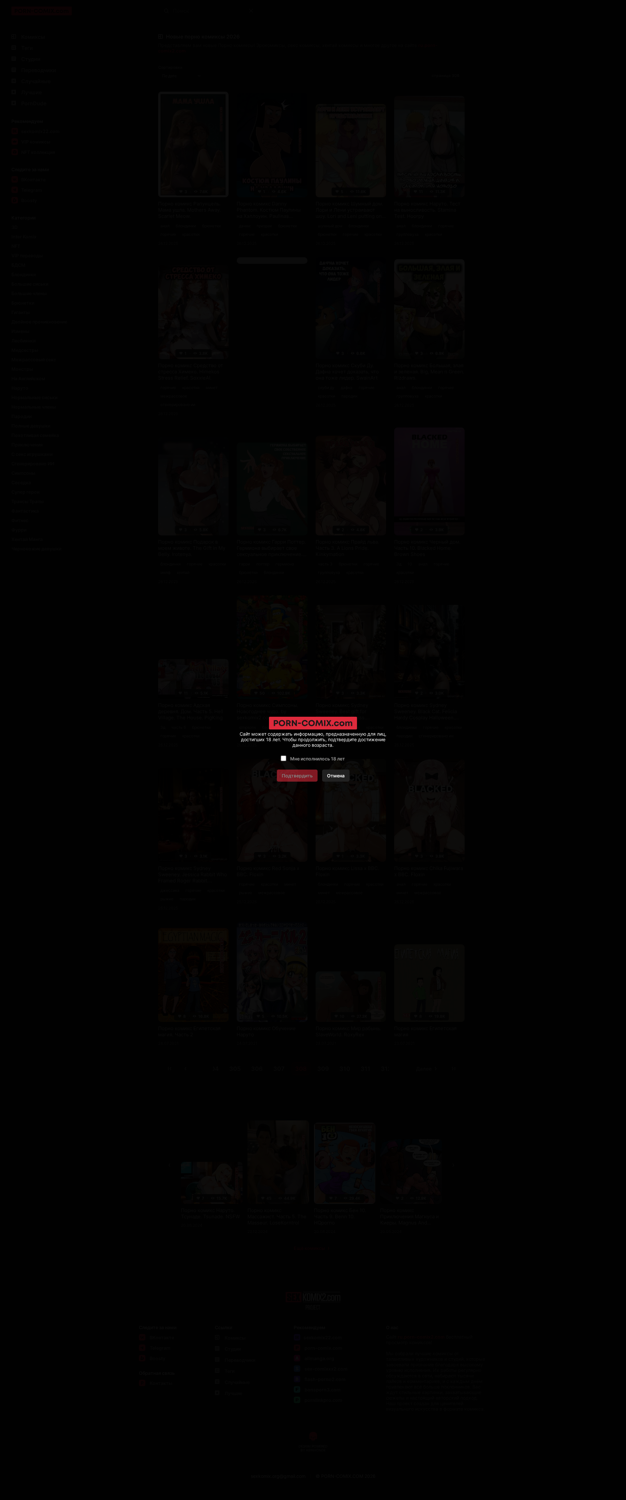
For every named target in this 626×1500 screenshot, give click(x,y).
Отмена (336, 775)
